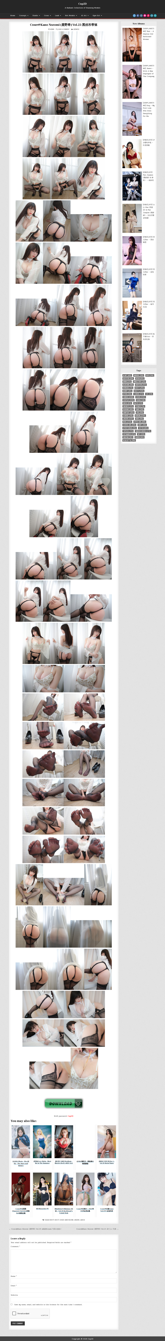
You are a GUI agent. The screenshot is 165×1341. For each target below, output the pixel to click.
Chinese (128, 397)
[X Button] (134, 15)
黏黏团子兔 (129, 440)
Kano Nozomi (69, 1220)
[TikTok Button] (148, 15)
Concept (22, 15)
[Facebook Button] (137, 15)
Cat (149, 394)
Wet (141, 434)
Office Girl (140, 422)
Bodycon (141, 384)
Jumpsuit (128, 412)
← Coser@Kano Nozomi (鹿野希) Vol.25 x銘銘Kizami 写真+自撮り (35, 1229)
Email (14, 1285)
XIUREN (139, 437)
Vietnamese (129, 434)
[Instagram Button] (141, 15)
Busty (57, 1220)
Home (12, 15)
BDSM (140, 378)
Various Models (143, 431)
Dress (127, 403)
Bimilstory (139, 381)
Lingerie (77, 1220)
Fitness (140, 406)
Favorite (128, 406)
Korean (140, 415)
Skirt (142, 425)
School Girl (129, 425)
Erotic (138, 403)
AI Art (84, 15)
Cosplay (128, 400)
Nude (127, 422)
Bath (150, 375)
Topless (128, 431)
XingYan (128, 437)
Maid (139, 418)
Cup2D (82, 4)
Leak (57, 15)
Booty (52, 1220)
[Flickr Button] (144, 15)
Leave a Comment (63, 29)
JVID (139, 412)
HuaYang (128, 409)
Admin (52, 29)
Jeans (139, 409)
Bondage (128, 388)
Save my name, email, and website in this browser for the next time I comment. (48, 1304)
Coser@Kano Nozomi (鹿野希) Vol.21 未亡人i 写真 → (97, 1229)
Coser (46, 15)
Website (14, 1295)
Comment (15, 1246)
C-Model (138, 394)
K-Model (128, 415)
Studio (35, 15)
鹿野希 (82, 1220)
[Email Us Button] (151, 15)
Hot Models (70, 15)
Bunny (127, 391)
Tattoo (143, 428)
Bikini (127, 381)
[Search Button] (155, 15)
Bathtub (128, 378)
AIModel (138, 375)
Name (14, 1276)
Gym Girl (96, 15)
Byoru (127, 394)
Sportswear (129, 428)
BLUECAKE (128, 384)
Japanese (76, 29)
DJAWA (141, 400)
